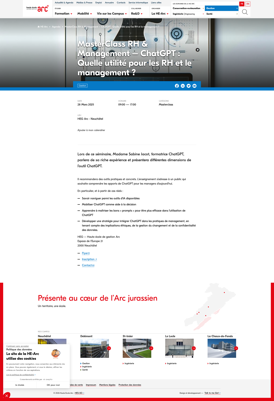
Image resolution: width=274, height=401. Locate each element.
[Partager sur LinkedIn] (183, 86)
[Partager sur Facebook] (177, 86)
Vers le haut (265, 392)
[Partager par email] (194, 86)
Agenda (56, 26)
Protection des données (130, 385)
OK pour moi (53, 385)
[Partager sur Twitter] (189, 86)
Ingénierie (87, 366)
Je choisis (19, 385)
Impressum (91, 385)
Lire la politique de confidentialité (20, 375)
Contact (87, 265)
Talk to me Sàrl (212, 393)
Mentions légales (107, 385)
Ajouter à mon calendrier (91, 130)
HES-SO (78, 393)
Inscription (88, 259)
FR (242, 4)
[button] (63, 13)
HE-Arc (44, 26)
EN (248, 4)
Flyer (85, 253)
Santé (85, 369)
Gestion (86, 363)
